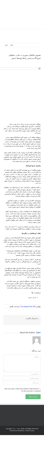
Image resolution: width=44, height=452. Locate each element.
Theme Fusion (29, 430)
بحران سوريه (32, 297)
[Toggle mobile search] (36, 3)
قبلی (11, 45)
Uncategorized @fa (28, 306)
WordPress (20, 430)
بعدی (6, 45)
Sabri (38, 332)
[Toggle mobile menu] (40, 3)
